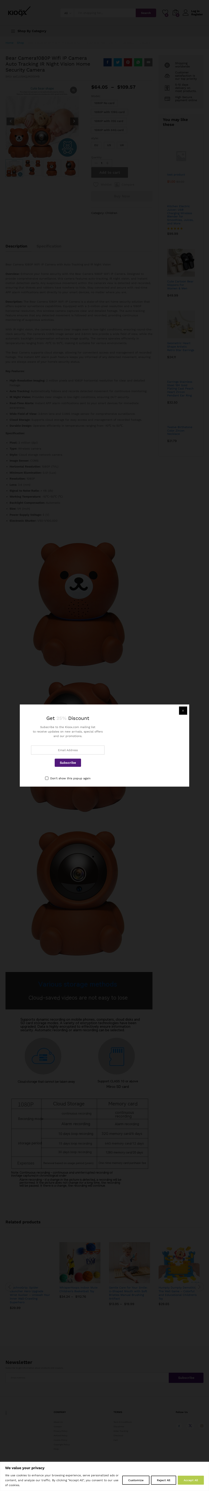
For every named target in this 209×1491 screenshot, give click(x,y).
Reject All (163, 1480)
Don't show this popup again (70, 778)
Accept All (191, 1480)
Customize (135, 1480)
